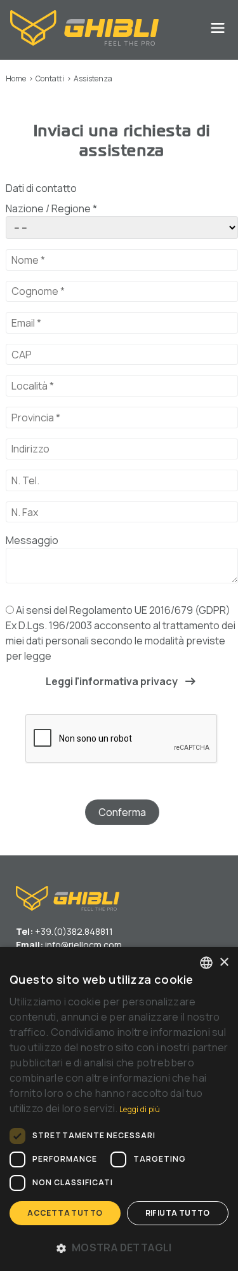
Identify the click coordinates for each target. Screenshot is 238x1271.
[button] (119, 1247)
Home (16, 78)
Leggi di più (140, 1109)
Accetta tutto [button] (64, 1212)
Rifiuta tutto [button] (177, 1212)
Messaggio (32, 540)
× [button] (223, 962)
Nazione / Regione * (51, 208)
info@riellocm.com (83, 945)
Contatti (50, 78)
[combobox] (206, 962)
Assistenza (93, 78)
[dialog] (119, 1109)
